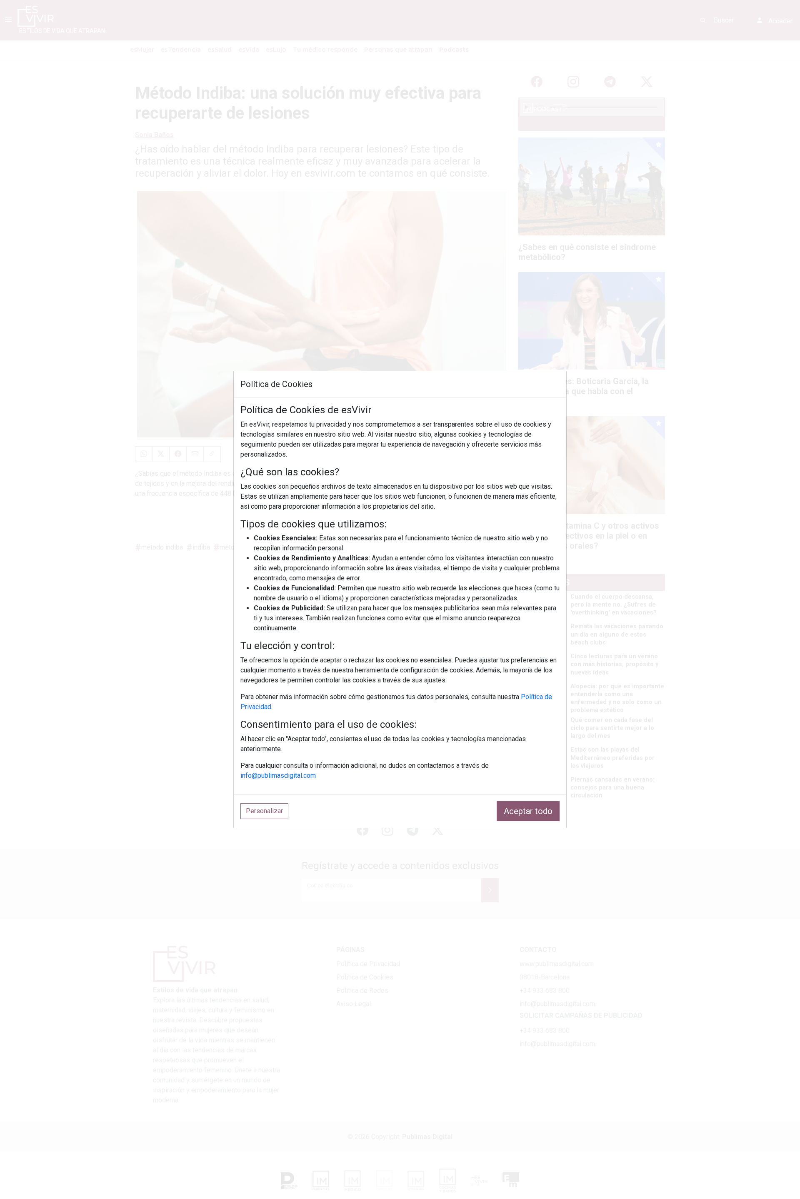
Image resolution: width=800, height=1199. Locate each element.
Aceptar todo (528, 811)
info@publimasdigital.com (278, 775)
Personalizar (264, 811)
